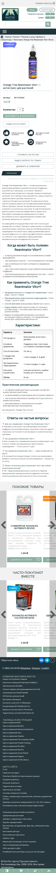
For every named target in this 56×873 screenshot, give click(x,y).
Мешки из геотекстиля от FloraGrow (17, 709)
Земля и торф (8, 838)
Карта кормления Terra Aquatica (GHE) (18, 739)
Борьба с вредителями (12, 822)
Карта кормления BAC (12, 722)
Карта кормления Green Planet (15, 753)
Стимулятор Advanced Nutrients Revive (24, 527)
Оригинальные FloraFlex (13, 686)
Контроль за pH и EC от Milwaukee (17, 703)
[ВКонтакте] (41, 662)
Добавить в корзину (20, 116)
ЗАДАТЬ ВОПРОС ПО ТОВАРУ (28, 160)
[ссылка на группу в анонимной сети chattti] (52, 662)
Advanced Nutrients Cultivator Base (24, 616)
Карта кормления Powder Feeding (16, 743)
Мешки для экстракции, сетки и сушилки (19, 841)
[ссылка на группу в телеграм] (46, 662)
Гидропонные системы (12, 786)
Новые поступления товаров (15, 679)
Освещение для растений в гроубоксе (18, 812)
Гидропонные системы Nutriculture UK (18, 713)
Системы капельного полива (15, 793)
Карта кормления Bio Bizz (13, 726)
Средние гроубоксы (11, 779)
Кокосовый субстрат (11, 831)
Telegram (36, 668)
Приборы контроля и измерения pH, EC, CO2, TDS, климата (27, 802)
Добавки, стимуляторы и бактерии (17, 819)
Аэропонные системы (12, 789)
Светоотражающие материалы (16, 845)
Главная (8, 37)
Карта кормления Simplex (13, 736)
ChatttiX (45, 668)
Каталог (16, 37)
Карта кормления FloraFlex (14, 746)
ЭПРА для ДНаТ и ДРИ (11, 848)
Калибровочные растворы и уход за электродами (24, 852)
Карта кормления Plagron (13, 756)
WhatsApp (25, 668)
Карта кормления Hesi (12, 733)
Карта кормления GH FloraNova (16, 760)
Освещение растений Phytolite (15, 692)
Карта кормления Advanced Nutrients (18, 729)
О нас (5, 769)
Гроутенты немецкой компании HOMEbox (20, 682)
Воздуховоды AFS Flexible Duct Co (16, 706)
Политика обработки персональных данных (21, 776)
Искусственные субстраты (14, 835)
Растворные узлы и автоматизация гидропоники (23, 805)
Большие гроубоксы (11, 783)
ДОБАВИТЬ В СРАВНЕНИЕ (28, 166)
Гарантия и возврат (11, 773)
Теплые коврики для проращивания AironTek (21, 689)
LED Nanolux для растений (13, 696)
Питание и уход (28, 37)
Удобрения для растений (13, 815)
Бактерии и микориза (12, 699)
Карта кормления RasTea (13, 749)
